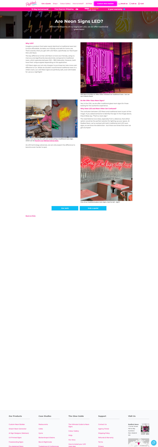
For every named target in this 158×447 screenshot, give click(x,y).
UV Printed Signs (15, 437)
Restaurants (43, 424)
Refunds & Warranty (105, 437)
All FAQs (89, 3)
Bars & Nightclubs (45, 442)
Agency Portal (103, 429)
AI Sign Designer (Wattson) (19, 433)
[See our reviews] (91, 9)
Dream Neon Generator (17, 429)
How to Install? (78, 3)
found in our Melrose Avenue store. (47, 141)
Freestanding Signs (16, 442)
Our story (71, 440)
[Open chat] (154, 443)
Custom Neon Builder (17, 424)
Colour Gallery (65, 3)
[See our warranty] (116, 9)
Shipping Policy (104, 433)
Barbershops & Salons (47, 437)
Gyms (41, 433)
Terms (100, 442)
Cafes (41, 429)
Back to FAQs (30, 216)
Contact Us (102, 424)
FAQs (70, 435)
